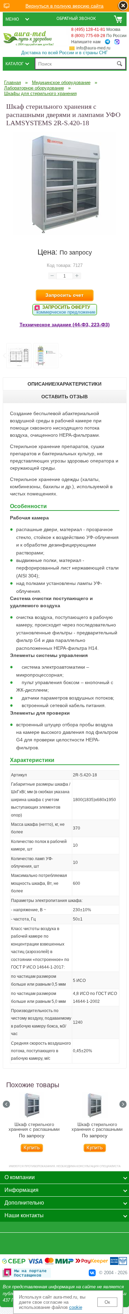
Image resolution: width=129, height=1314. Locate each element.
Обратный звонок (76, 18)
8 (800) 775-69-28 (88, 35)
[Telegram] (107, 42)
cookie (75, 1307)
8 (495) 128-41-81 (88, 29)
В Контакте (92, 1272)
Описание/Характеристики (64, 384)
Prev (4, 356)
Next (60, 356)
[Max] (117, 42)
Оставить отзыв (64, 396)
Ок (107, 1302)
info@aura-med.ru (93, 48)
